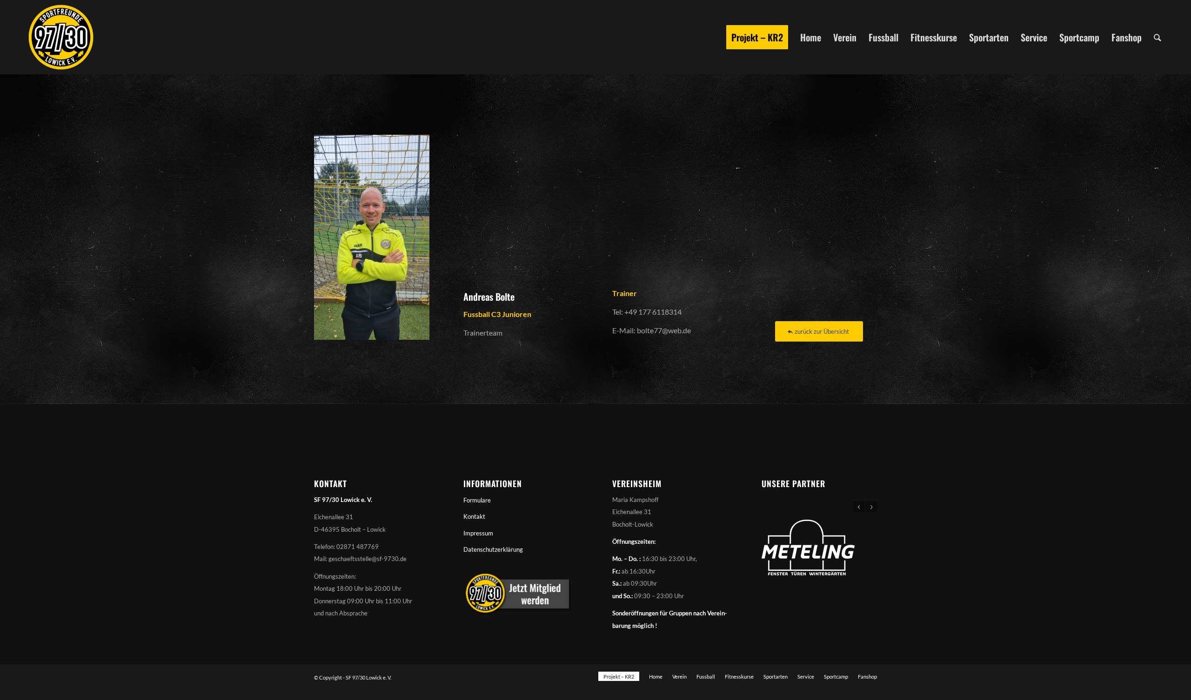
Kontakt (474, 516)
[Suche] (1157, 37)
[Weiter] (871, 506)
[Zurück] (858, 506)
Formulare (477, 500)
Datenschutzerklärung (493, 549)
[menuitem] (757, 37)
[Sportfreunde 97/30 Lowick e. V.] (61, 37)
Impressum (478, 533)
